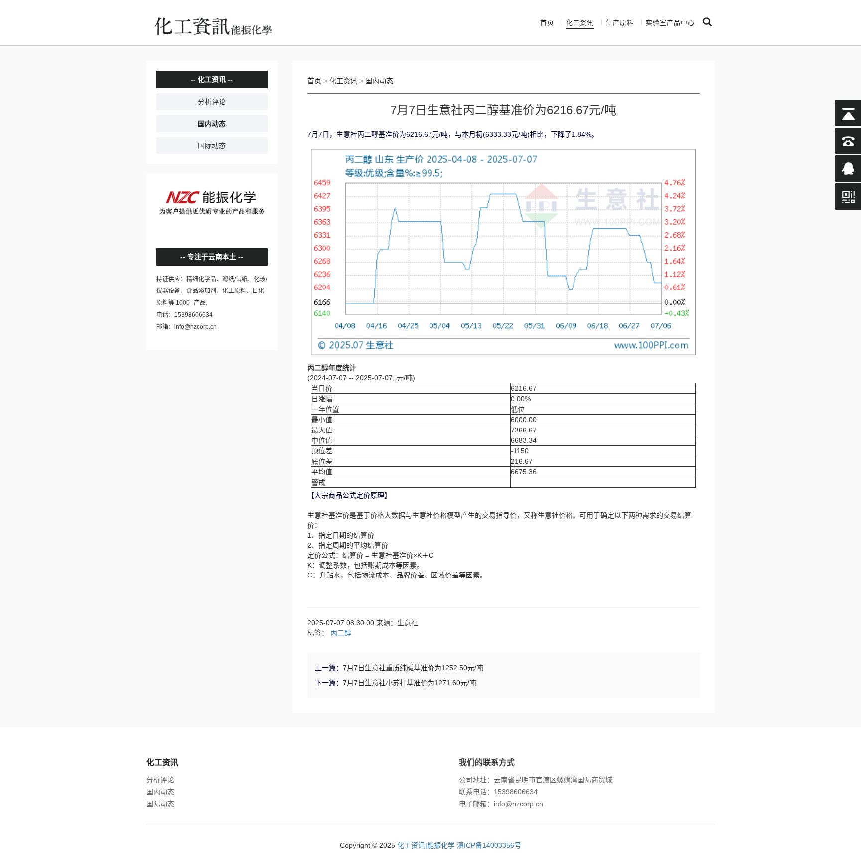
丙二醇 (340, 633)
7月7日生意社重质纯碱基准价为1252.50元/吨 (413, 668)
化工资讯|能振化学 (426, 845)
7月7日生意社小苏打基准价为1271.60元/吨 (409, 683)
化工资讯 (580, 22)
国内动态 (212, 124)
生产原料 (620, 22)
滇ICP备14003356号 (489, 845)
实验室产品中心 (670, 22)
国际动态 (212, 145)
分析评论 (212, 102)
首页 (547, 22)
